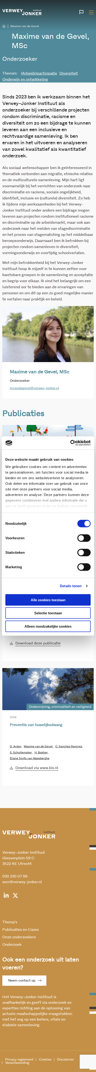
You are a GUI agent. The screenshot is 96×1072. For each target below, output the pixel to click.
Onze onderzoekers (19, 937)
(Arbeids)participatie (39, 73)
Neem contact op (21, 980)
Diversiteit (68, 73)
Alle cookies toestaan (48, 600)
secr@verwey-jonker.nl (22, 882)
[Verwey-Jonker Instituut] (21, 11)
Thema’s (9, 922)
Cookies (45, 1059)
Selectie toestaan (48, 613)
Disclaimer (65, 1059)
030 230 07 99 (14, 876)
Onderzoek (11, 944)
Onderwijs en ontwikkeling (25, 79)
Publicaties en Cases (20, 930)
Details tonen (71, 586)
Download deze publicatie (38, 643)
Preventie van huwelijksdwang (36, 725)
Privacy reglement (19, 1059)
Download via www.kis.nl (36, 768)
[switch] (84, 538)
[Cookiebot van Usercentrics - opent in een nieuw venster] (70, 443)
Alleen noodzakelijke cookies (48, 626)
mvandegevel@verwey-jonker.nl (34, 388)
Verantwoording (17, 1063)
